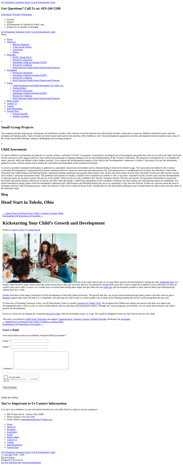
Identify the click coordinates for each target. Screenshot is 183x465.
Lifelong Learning (81, 319)
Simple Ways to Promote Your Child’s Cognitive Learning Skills (33, 213)
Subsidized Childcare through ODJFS (30, 62)
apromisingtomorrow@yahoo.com (36, 419)
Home (9, 39)
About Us (11, 42)
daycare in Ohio (53, 314)
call (92, 314)
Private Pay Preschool (22, 60)
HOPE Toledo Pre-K (22, 57)
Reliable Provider (98, 319)
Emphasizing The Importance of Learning (23, 216)
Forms (10, 83)
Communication (65, 319)
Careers (10, 106)
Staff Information (14, 108)
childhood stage (167, 282)
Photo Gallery (13, 101)
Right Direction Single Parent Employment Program (36, 67)
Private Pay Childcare (22, 65)
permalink (125, 319)
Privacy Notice (8, 457)
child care (108, 287)
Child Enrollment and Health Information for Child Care (38, 85)
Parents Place (13, 111)
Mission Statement (21, 44)
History (16, 52)
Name (6, 341)
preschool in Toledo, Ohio (89, 303)
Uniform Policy (20, 88)
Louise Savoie (33, 230)
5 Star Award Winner (22, 47)
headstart (7, 298)
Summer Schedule (21, 116)
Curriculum (18, 49)
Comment (8, 368)
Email (6, 347)
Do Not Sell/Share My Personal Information (21, 462)
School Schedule (20, 114)
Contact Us (12, 103)
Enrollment (12, 70)
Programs (11, 54)
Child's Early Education (36, 319)
